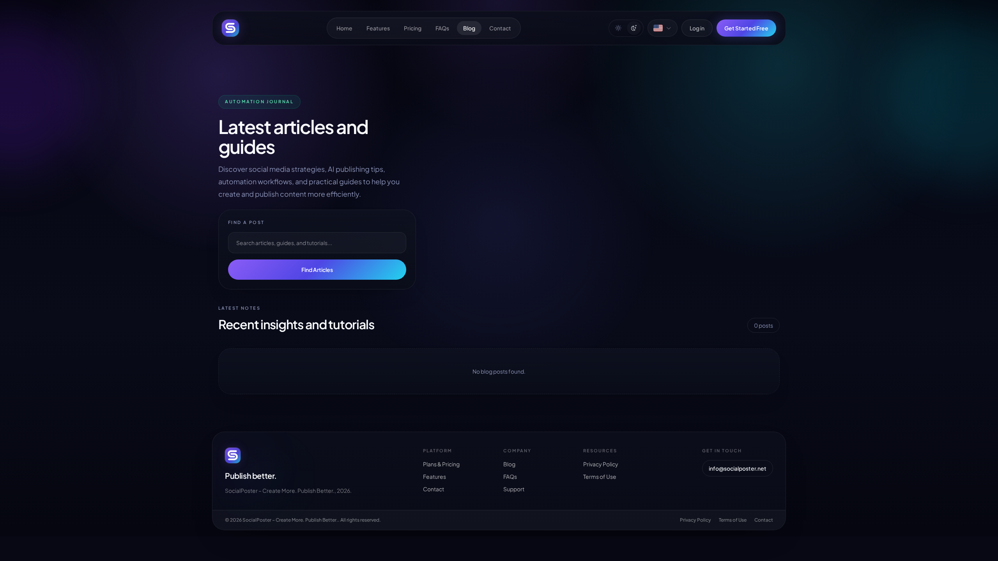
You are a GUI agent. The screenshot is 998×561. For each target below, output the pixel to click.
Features (378, 28)
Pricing (412, 28)
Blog (469, 28)
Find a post (246, 222)
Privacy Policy (600, 464)
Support (513, 488)
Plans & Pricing (441, 464)
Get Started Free (746, 28)
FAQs (442, 28)
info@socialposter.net (737, 468)
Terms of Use (599, 476)
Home (344, 28)
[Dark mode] (634, 28)
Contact (500, 28)
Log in (697, 28)
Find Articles (317, 269)
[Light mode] (618, 28)
